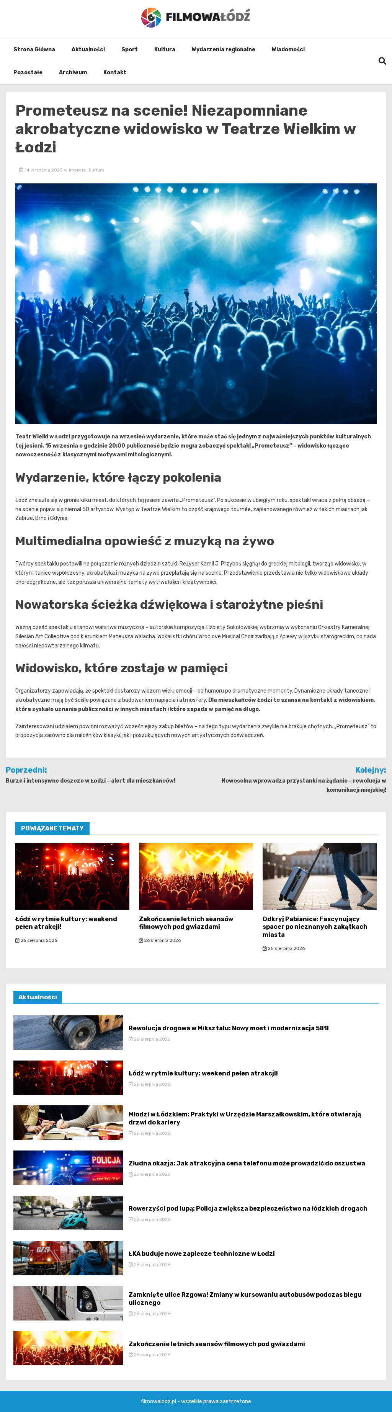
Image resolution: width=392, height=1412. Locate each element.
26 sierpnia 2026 (38, 940)
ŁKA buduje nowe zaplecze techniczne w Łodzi (202, 1253)
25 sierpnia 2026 (286, 948)
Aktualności (88, 49)
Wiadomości (288, 49)
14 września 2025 (43, 170)
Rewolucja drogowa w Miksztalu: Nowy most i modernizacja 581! (229, 1028)
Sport (129, 49)
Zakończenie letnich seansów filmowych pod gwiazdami (186, 923)
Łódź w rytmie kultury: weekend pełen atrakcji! (203, 1073)
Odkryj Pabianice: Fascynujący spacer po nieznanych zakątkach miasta (315, 927)
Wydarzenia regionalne (223, 49)
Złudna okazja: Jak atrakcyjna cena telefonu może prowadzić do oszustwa (247, 1163)
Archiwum (73, 72)
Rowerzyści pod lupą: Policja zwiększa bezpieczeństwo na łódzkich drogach (248, 1208)
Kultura (164, 49)
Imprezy (78, 170)
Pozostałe (27, 72)
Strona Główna (34, 49)
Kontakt (114, 72)
